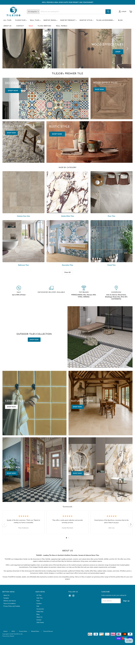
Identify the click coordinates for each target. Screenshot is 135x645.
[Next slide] (127, 49)
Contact (20, 26)
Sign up (126, 601)
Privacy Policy (23, 631)
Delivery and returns (9, 601)
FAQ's (13, 631)
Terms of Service (48, 631)
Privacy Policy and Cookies (11, 606)
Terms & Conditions (9, 603)
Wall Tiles (35, 20)
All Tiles (7, 20)
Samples (6, 598)
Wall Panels (61, 26)
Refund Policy (35, 631)
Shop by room (50, 20)
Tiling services (44, 26)
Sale (31, 26)
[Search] (108, 11)
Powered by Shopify (8, 636)
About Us (7, 26)
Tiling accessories (104, 20)
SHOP (117, 52)
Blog (120, 20)
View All (67, 272)
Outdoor (39, 603)
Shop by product (68, 20)
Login (123, 11)
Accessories (40, 609)
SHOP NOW (34, 340)
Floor (38, 601)
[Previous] (4, 524)
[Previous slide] (8, 49)
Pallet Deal (39, 612)
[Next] (130, 524)
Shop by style (86, 20)
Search (5, 631)
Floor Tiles (20, 20)
